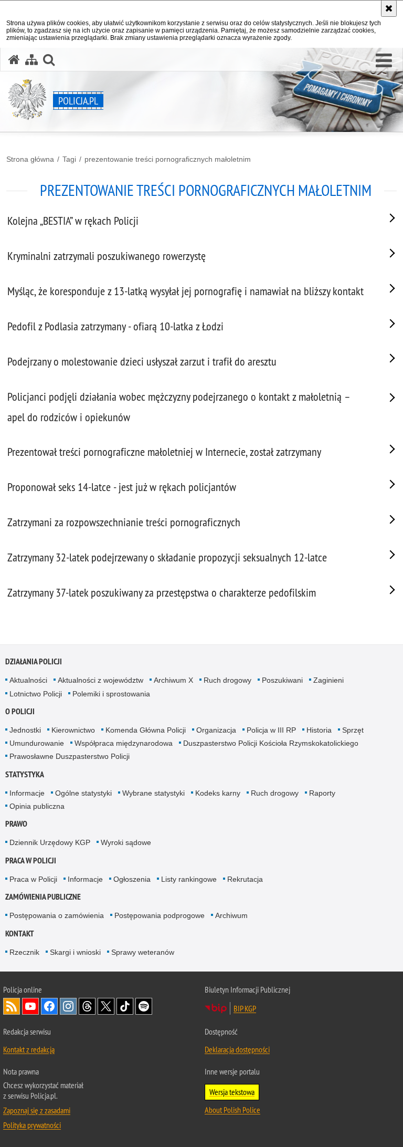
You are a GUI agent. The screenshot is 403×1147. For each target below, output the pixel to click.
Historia (319, 730)
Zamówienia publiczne (43, 896)
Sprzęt (353, 730)
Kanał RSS (11, 1006)
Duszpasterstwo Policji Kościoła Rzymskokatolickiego (270, 743)
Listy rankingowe (189, 879)
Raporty (322, 793)
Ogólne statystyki (83, 793)
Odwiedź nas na (30, 1006)
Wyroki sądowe (126, 842)
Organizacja (216, 730)
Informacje (27, 793)
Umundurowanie (36, 743)
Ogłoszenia (132, 879)
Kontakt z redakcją (29, 1049)
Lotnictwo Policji (35, 694)
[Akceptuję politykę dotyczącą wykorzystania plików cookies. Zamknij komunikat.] (389, 8)
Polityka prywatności (32, 1125)
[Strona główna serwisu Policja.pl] (14, 59)
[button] (384, 61)
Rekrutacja (245, 879)
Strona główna (30, 159)
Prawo (16, 823)
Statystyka (24, 774)
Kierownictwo (73, 730)
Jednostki (25, 730)
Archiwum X (173, 680)
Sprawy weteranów (142, 952)
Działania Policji (33, 661)
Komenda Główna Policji (145, 730)
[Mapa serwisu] (31, 59)
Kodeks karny (217, 793)
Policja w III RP (271, 730)
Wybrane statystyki (153, 793)
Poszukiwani (282, 680)
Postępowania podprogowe (159, 915)
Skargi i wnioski (75, 952)
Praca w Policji (30, 860)
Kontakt (19, 933)
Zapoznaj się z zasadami (36, 1110)
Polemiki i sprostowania (111, 694)
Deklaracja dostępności (237, 1049)
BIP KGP (245, 1008)
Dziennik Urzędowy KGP (49, 842)
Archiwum (231, 915)
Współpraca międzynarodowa (124, 743)
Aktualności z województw (100, 680)
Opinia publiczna (37, 806)
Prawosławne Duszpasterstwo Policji (69, 756)
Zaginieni (328, 680)
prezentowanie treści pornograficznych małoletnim (167, 159)
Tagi (69, 159)
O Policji (20, 711)
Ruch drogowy (227, 680)
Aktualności (28, 680)
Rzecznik (24, 952)
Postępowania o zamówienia (56, 915)
